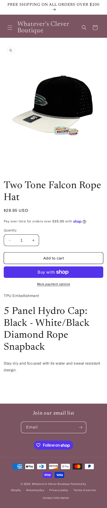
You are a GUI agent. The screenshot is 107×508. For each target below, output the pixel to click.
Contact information (56, 497)
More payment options (53, 284)
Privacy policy (58, 490)
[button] (9, 27)
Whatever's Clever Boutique (51, 483)
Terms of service (84, 490)
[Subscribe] (80, 427)
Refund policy (35, 490)
